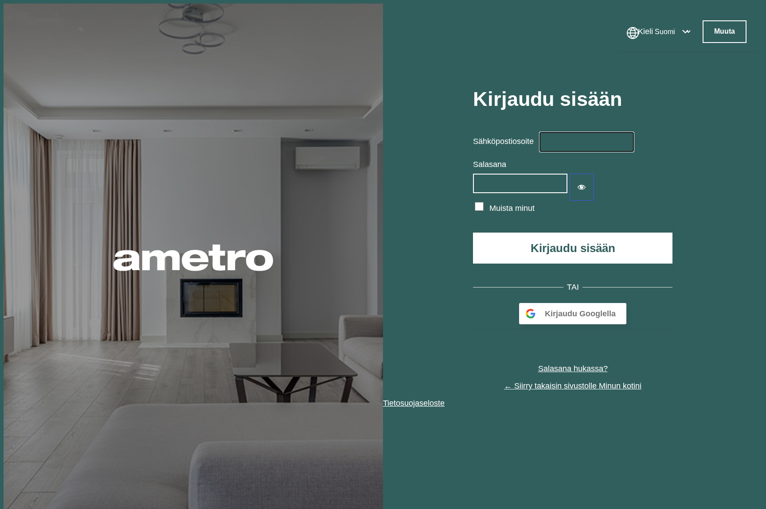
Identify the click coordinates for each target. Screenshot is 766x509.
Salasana (489, 164)
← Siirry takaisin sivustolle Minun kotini (572, 385)
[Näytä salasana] (582, 187)
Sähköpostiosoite (503, 141)
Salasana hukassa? (573, 368)
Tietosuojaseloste (414, 403)
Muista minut (512, 208)
